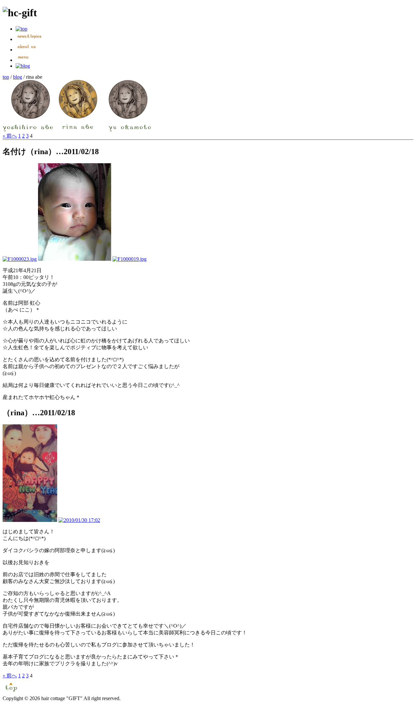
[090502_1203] (74, 259)
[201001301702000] (79, 520)
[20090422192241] (20, 259)
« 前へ (10, 136)
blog (17, 77)
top (6, 77)
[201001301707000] (30, 520)
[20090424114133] (129, 259)
